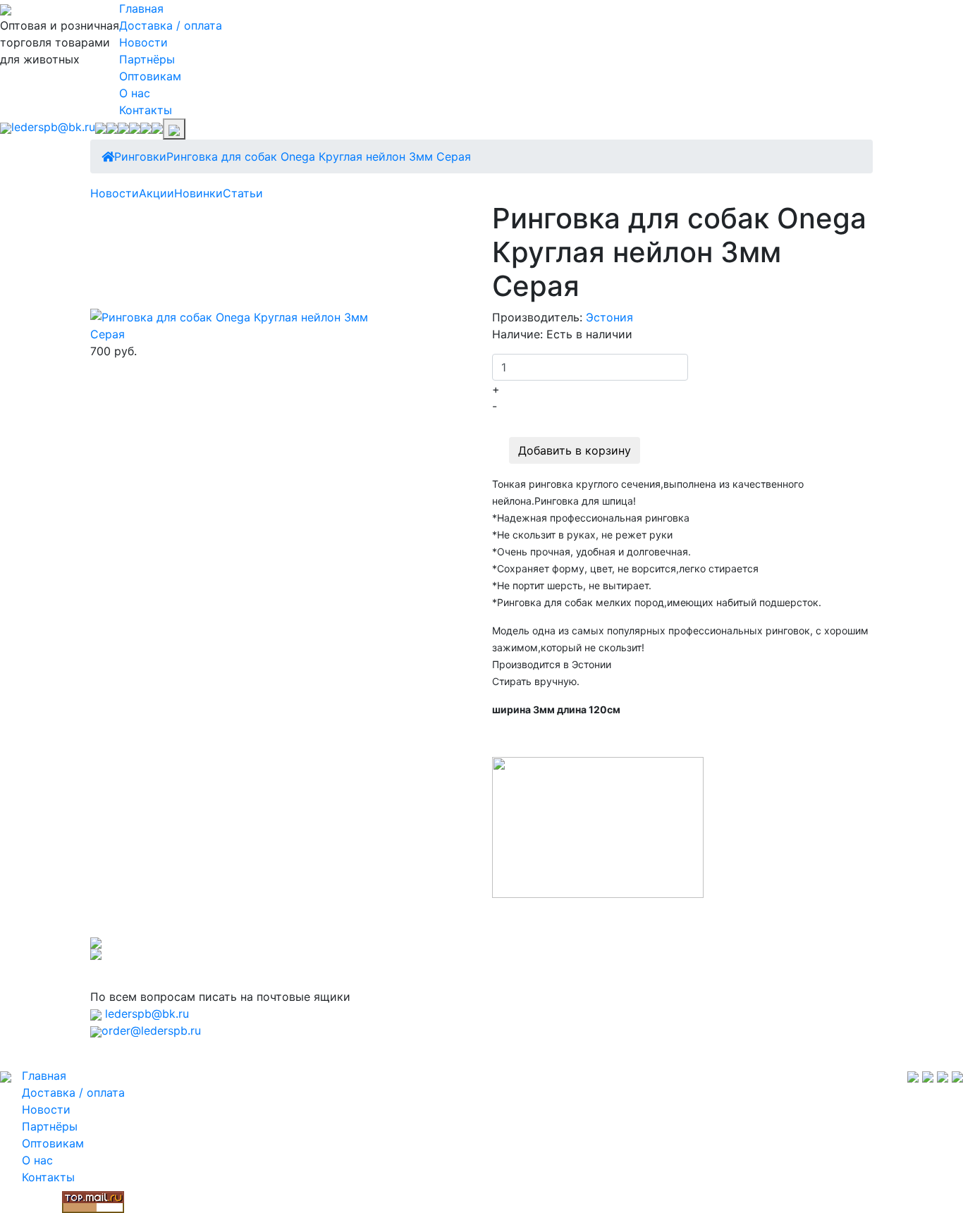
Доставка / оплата (170, 25)
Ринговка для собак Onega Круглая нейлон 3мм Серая (318, 156)
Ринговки (140, 156)
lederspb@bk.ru (53, 127)
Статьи (243, 193)
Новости (143, 42)
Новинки (198, 193)
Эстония (609, 317)
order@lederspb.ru (151, 1030)
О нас (134, 93)
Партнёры (147, 59)
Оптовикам (150, 76)
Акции (156, 193)
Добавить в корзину (574, 450)
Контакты (145, 110)
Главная (141, 8)
